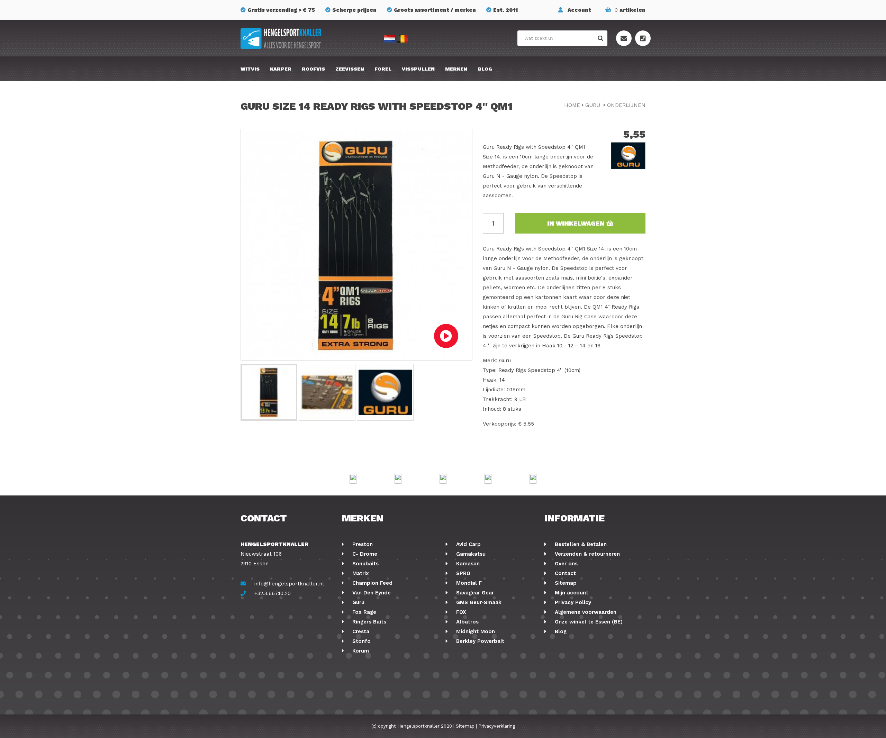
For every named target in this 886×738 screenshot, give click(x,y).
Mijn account (570, 593)
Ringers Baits (368, 622)
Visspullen (418, 69)
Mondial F (468, 583)
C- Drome (364, 554)
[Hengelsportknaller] (305, 38)
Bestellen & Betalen (580, 544)
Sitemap (565, 583)
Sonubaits (365, 564)
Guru (593, 105)
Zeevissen (349, 69)
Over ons (565, 564)
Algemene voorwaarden (584, 612)
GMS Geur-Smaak (477, 602)
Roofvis (313, 69)
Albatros (466, 622)
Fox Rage (363, 612)
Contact (564, 573)
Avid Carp (467, 544)
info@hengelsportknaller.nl (289, 584)
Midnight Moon (474, 631)
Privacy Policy (572, 602)
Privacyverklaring (496, 726)
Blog (485, 69)
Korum (360, 651)
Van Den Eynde (371, 593)
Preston (362, 544)
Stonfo (361, 641)
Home (572, 105)
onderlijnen (626, 105)
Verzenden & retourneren (586, 554)
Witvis (250, 69)
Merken (456, 69)
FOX (460, 612)
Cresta (360, 631)
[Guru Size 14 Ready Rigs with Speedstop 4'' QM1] (269, 392)
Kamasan (467, 564)
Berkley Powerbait (479, 641)
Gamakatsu (470, 554)
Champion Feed (371, 583)
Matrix (360, 573)
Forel (382, 69)
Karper (280, 69)
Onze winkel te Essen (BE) (588, 622)
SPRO (462, 573)
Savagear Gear (474, 593)
